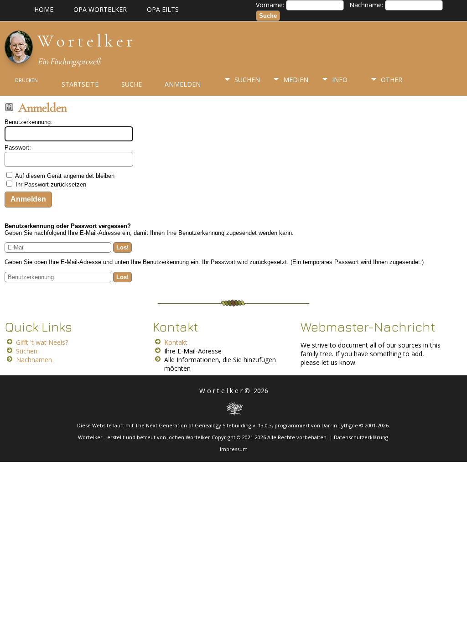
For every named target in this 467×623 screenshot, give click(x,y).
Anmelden (183, 84)
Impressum (234, 449)
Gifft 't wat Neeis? (42, 342)
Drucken (26, 80)
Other (391, 79)
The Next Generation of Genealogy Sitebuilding (193, 425)
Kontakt (175, 342)
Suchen (247, 79)
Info (340, 79)
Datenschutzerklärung (361, 437)
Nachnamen (34, 359)
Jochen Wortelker (188, 437)
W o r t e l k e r (84, 41)
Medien (295, 79)
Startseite (80, 84)
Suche (131, 84)
